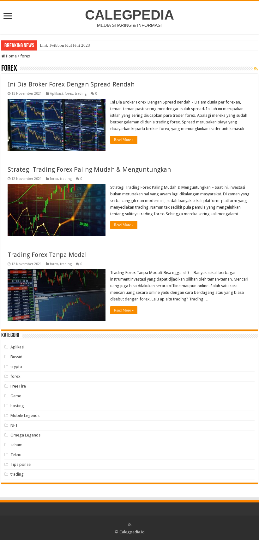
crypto (16, 366)
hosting (17, 405)
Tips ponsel (21, 464)
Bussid (16, 356)
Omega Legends (25, 435)
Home (11, 56)
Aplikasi (56, 94)
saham (16, 444)
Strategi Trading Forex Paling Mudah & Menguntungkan (89, 169)
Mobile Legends (24, 415)
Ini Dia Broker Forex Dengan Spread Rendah (71, 84)
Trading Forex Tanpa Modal (47, 254)
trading (81, 94)
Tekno (15, 454)
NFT (14, 425)
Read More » (124, 140)
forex (69, 94)
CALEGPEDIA (129, 14)
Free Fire (18, 386)
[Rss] (129, 524)
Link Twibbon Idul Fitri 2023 (65, 45)
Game (15, 396)
